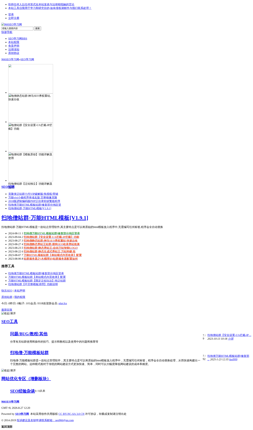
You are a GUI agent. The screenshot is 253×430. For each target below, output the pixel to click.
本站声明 (19, 290)
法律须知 (13, 49)
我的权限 (19, 297)
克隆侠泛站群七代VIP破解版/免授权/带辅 (33, 193)
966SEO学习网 (10, 59)
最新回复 (6, 309)
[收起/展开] (8, 313)
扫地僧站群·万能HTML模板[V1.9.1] (29, 208)
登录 (11, 14)
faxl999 (233, 359)
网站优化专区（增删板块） (26, 378)
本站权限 (13, 42)
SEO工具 (9, 321)
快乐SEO (6, 290)
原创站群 (6, 297)
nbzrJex (63, 303)
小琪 (230, 338)
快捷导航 (6, 32)
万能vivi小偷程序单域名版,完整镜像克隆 (32, 197)
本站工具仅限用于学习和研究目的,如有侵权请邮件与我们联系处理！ (50, 8)
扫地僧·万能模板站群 (29, 352)
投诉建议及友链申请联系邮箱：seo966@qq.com (45, 420)
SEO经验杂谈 (22, 391)
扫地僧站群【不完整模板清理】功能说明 (33, 284)
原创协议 (13, 53)
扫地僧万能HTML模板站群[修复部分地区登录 (36, 273)
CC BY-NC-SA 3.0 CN (72, 413)
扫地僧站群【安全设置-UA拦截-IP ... (229, 335)
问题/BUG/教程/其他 (29, 334)
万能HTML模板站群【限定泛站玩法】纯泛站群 (37, 280)
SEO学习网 (17, 38)
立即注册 (13, 18)
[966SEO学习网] (11, 24)
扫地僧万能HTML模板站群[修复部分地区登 (34, 204)
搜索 (37, 28)
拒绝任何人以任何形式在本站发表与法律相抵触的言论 (41, 4)
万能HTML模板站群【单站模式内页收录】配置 (37, 277)
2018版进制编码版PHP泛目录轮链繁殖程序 (34, 201)
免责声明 (13, 45)
